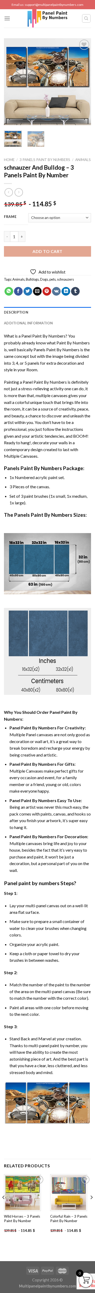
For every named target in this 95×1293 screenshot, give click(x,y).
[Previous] (12, 81)
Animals (83, 160)
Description (16, 312)
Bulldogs (32, 279)
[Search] (86, 18)
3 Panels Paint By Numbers (45, 160)
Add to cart (47, 251)
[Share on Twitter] (27, 291)
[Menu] (7, 18)
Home (9, 160)
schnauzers (65, 279)
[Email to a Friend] (37, 291)
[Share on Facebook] (18, 291)
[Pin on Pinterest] (46, 291)
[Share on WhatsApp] (8, 291)
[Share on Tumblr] (75, 291)
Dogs (44, 279)
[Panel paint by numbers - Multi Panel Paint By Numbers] (47, 18)
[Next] (82, 81)
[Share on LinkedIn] (65, 291)
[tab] (47, 312)
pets (52, 279)
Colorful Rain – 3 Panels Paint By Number (68, 1218)
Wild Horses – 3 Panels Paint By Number (22, 1218)
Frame (10, 217)
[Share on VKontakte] (56, 291)
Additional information (28, 323)
